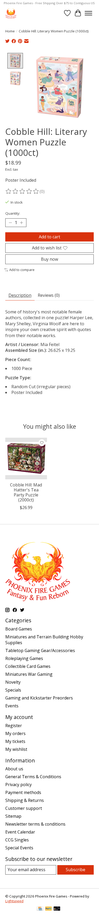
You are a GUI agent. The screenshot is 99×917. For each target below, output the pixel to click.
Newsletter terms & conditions (35, 824)
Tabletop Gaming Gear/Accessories (40, 650)
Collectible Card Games (27, 666)
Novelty (13, 682)
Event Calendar (20, 832)
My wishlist (16, 749)
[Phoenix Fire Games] (10, 13)
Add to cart (49, 237)
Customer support (23, 808)
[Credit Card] (40, 909)
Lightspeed (14, 901)
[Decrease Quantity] (10, 222)
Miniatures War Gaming (29, 674)
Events (11, 706)
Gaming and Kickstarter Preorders (39, 698)
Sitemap (13, 816)
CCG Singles (17, 840)
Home (10, 31)
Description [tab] (19, 295)
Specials (13, 690)
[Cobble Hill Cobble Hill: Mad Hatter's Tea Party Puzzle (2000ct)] (26, 458)
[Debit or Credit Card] (57, 909)
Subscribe (75, 869)
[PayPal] (48, 909)
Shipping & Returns (24, 800)
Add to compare (22, 269)
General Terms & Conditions (33, 777)
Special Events (19, 848)
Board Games (18, 629)
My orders (15, 733)
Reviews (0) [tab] (49, 295)
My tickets (15, 741)
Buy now (49, 259)
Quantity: (12, 213)
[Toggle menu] (88, 13)
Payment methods (23, 792)
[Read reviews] (22, 191)
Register (13, 725)
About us (14, 769)
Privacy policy (18, 784)
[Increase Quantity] (21, 222)
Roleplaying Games (24, 658)
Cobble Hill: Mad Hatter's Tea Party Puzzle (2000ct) (26, 492)
